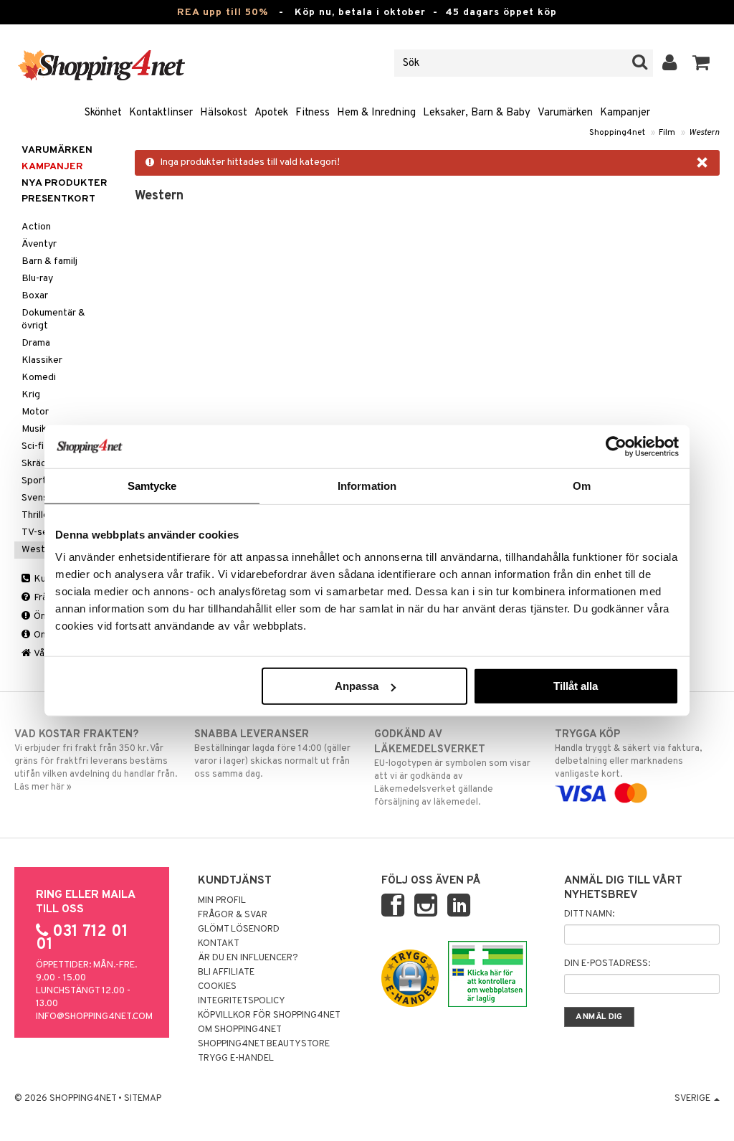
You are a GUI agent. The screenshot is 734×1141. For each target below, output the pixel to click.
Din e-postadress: (607, 964)
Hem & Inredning (376, 113)
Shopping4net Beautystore (264, 1044)
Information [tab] (367, 485)
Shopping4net (617, 132)
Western (704, 132)
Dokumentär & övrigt (53, 319)
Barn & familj (49, 261)
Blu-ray (37, 279)
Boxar (35, 296)
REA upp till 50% (222, 12)
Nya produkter (65, 183)
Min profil (222, 900)
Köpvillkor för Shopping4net (269, 1015)
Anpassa (356, 686)
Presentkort (58, 199)
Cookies (217, 987)
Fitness (312, 113)
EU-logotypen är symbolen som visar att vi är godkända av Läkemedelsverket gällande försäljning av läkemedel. (452, 768)
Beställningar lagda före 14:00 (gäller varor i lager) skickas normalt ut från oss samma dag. (272, 754)
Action (36, 227)
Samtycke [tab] (152, 485)
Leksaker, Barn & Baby (476, 113)
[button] (701, 63)
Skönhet (103, 113)
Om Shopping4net (240, 1030)
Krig (31, 395)
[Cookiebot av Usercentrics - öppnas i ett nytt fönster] (616, 446)
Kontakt (218, 944)
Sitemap (142, 1098)
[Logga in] (670, 63)
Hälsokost (223, 113)
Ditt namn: (589, 914)
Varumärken (565, 113)
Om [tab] (582, 485)
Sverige (693, 1098)
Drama (36, 343)
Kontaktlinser (161, 113)
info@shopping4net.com (94, 1017)
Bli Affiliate (226, 972)
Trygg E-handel (236, 1058)
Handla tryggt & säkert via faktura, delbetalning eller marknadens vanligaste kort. (628, 754)
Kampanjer (625, 113)
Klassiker (42, 360)
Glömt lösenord (239, 929)
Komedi (39, 377)
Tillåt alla (575, 686)
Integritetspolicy (241, 1001)
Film (667, 132)
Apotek (271, 113)
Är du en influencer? (248, 958)
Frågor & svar (232, 915)
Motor (35, 412)
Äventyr (39, 244)
